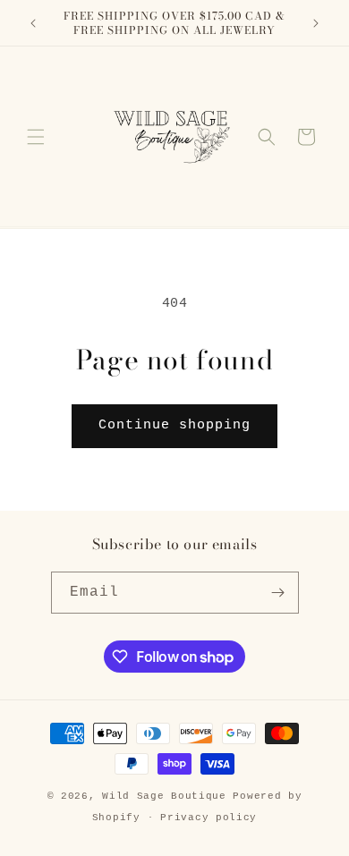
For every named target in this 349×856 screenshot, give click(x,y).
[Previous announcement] (33, 23)
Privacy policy (208, 817)
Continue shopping (174, 425)
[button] (35, 137)
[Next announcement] (316, 23)
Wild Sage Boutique (167, 796)
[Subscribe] (278, 593)
